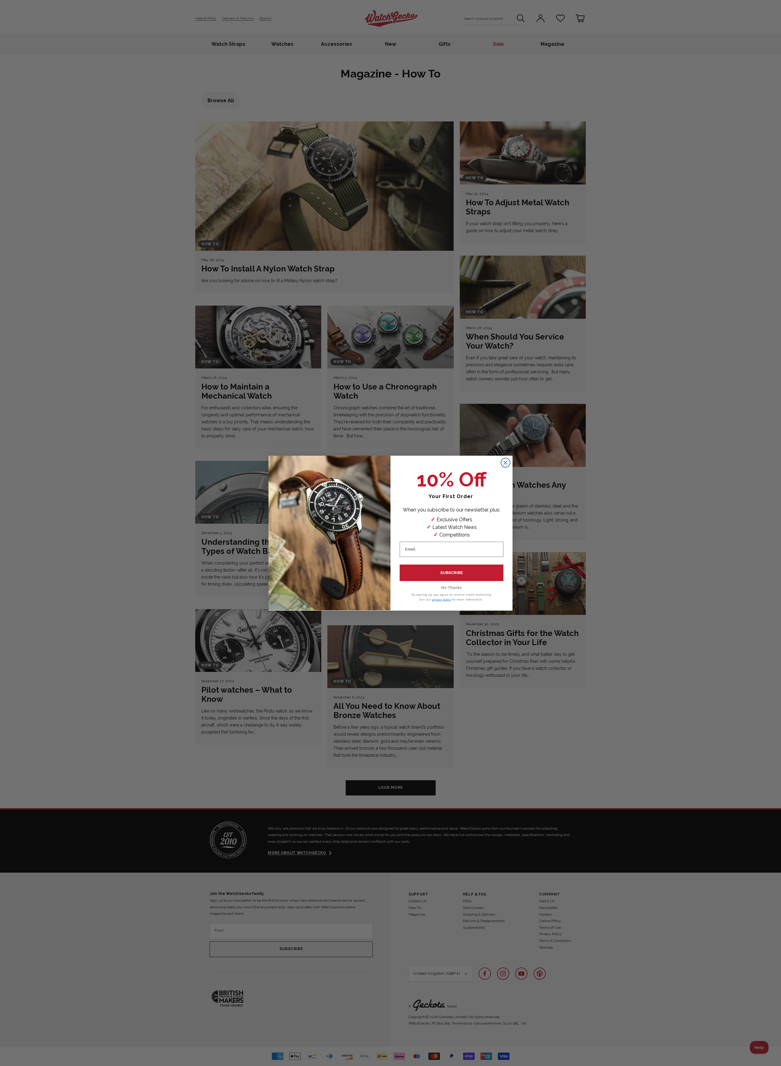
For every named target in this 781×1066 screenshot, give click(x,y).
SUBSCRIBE (451, 572)
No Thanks (451, 588)
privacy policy (441, 599)
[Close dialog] (505, 462)
